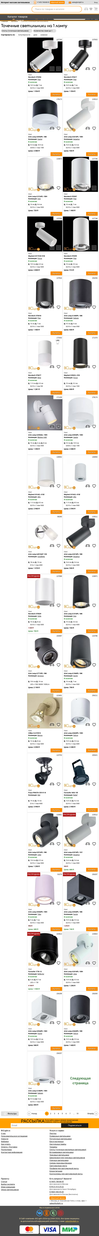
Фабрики (5, 1142)
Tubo (39, 914)
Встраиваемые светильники (61, 1152)
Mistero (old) (42, 437)
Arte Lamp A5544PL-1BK (73, 912)
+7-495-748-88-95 (43, 2)
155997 (59, 636)
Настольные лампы (58, 1144)
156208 (59, 994)
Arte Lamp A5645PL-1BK (73, 1031)
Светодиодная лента (58, 1166)
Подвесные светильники (60, 1136)
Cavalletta (41, 557)
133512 (94, 815)
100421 (94, 755)
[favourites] (58, 68)
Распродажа (6, 1150)
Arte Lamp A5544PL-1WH (37, 1031)
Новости (4, 1139)
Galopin (76, 318)
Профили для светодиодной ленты (64, 1168)
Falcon (75, 735)
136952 (59, 457)
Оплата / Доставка (9, 1147)
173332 (59, 338)
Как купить (6, 1144)
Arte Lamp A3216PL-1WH (73, 137)
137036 (59, 218)
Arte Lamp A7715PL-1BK (37, 673)
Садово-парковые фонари (61, 1163)
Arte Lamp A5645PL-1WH (73, 733)
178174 (94, 397)
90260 (59, 517)
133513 (94, 99)
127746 (94, 159)
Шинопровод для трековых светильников (67, 1158)
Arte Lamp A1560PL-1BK (73, 673)
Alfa (39, 497)
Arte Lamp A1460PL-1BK (73, 316)
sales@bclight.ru (78, 2)
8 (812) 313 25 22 (57, 1187)
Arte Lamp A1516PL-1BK (73, 614)
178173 (59, 99)
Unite (39, 616)
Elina (39, 378)
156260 (94, 994)
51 (78, 1114)
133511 (94, 517)
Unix (39, 199)
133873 (59, 159)
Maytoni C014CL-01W (36, 494)
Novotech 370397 (70, 196)
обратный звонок (57, 2)
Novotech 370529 (34, 614)
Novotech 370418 (34, 316)
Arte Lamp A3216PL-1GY (73, 852)
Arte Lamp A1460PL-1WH (37, 1091)
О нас (3, 1133)
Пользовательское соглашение (14, 1136)
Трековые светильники (59, 1155)
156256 (94, 278)
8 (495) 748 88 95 (57, 1182)
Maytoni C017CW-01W (36, 256)
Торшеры (53, 1147)
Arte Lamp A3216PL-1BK (73, 554)
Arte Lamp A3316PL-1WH (73, 971)
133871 (94, 576)
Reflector (41, 974)
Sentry (75, 676)
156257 (59, 1053)
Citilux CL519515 (34, 733)
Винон (40, 735)
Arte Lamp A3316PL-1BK (37, 852)
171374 (94, 338)
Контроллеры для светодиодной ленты (66, 1174)
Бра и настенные (57, 1142)
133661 (59, 815)
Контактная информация (11, 1152)
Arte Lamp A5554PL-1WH (73, 435)
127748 (94, 218)
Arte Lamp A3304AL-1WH (37, 435)
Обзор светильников (10, 1190)
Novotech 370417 (70, 77)
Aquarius (76, 139)
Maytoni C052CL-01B (72, 375)
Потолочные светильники (61, 1139)
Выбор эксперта (8, 1184)
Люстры (53, 1133)
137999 (59, 576)
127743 (59, 40)
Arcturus (41, 676)
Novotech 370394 (34, 77)
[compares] (52, 68)
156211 (94, 695)
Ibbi (39, 795)
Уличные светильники (59, 1160)
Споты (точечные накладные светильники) (68, 1150)
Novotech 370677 (34, 375)
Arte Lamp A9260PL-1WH (37, 912)
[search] (78, 9)
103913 (59, 934)
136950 (94, 457)
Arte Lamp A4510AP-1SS (37, 554)
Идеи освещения (8, 1187)
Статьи (4, 1182)
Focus (40, 258)
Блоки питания (56, 1171)
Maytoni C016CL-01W (72, 494)
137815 (94, 40)
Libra (39, 855)
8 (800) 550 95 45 (57, 1192)
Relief (75, 795)
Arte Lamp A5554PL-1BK (37, 137)
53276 (59, 874)
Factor (75, 914)
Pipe (39, 79)
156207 (94, 874)
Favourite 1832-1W (71, 793)
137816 (59, 278)
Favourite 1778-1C (35, 971)
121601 (59, 695)
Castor (40, 139)
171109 (59, 397)
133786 (94, 636)
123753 (59, 755)
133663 (94, 934)
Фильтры (12, 1113)
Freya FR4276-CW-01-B (37, 793)
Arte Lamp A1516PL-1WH (37, 196)
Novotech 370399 (70, 256)
